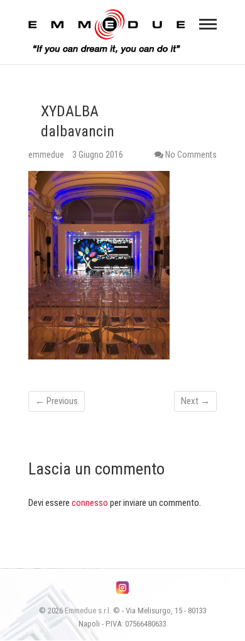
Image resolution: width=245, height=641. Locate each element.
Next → (195, 401)
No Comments (191, 155)
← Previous (56, 401)
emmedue (47, 155)
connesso (90, 502)
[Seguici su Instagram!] (122, 588)
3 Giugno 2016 (97, 155)
